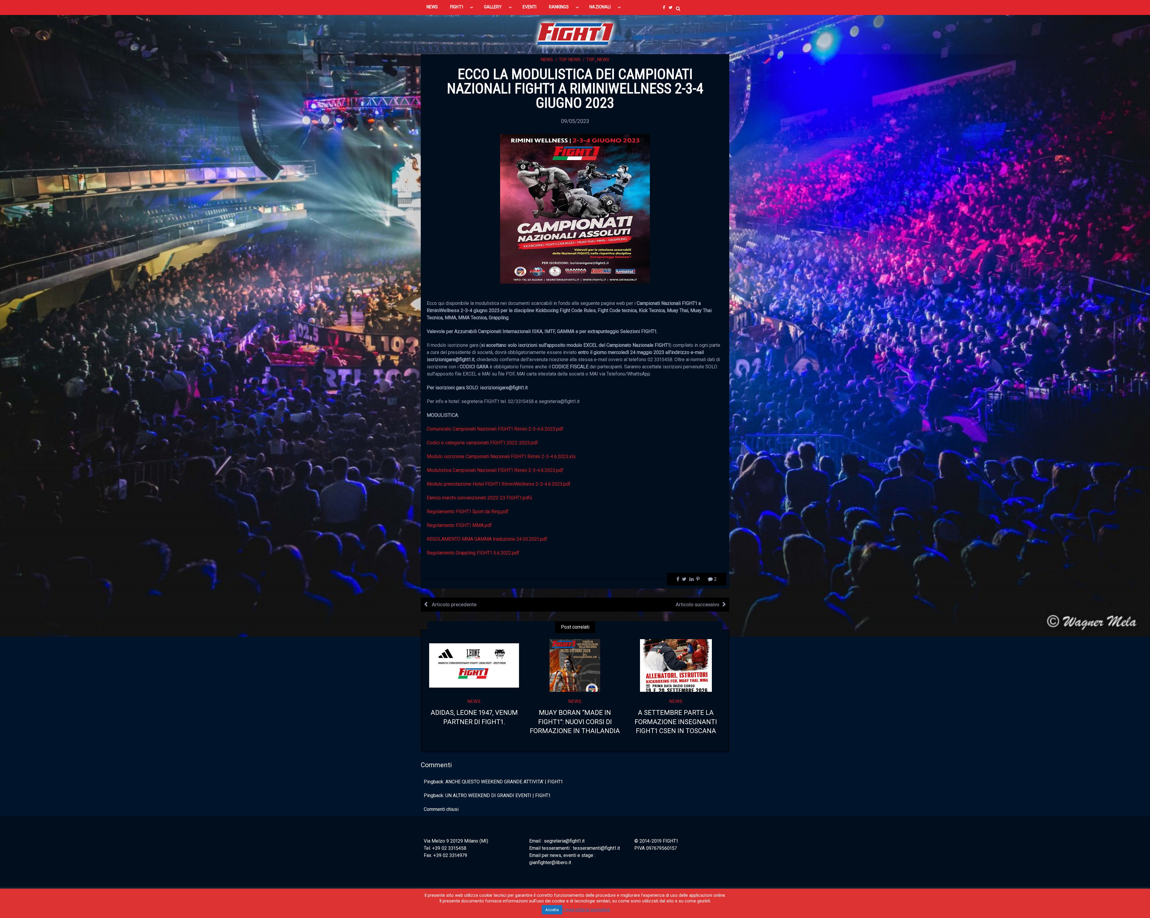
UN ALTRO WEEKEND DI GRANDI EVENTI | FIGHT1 (497, 795)
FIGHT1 (456, 6)
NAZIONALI (600, 6)
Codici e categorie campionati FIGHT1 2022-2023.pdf (482, 443)
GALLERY (493, 6)
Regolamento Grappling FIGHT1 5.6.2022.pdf (473, 553)
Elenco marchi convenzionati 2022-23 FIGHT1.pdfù (479, 498)
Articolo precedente (453, 604)
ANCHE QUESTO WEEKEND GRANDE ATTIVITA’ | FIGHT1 (504, 782)
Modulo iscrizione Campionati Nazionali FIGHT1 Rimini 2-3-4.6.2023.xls (501, 456)
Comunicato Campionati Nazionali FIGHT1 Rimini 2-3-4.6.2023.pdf (495, 429)
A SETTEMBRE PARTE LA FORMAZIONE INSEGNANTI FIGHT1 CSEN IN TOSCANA (676, 722)
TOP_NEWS (597, 59)
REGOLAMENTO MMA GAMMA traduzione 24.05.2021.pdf (487, 539)
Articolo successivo (697, 604)
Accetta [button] (552, 910)
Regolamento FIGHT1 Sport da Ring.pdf (468, 511)
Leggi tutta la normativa (587, 909)
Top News (569, 59)
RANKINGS (559, 6)
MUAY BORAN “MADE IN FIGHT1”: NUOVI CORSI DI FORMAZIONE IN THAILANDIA (575, 722)
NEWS (432, 6)
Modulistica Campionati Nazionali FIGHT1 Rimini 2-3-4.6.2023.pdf (495, 470)
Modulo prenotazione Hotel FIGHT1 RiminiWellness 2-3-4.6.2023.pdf (499, 484)
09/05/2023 (575, 121)
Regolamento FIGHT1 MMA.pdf (459, 525)
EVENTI (529, 6)
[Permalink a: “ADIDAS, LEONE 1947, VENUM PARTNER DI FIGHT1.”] (474, 665)
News (547, 59)
